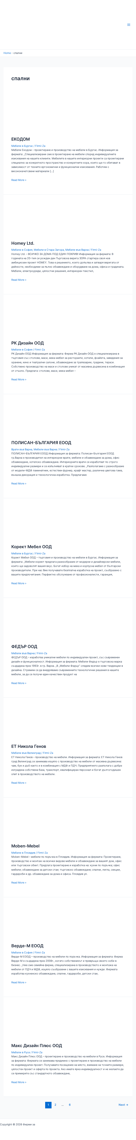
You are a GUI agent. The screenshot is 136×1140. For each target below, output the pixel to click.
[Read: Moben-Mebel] (28, 822)
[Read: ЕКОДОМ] (28, 115)
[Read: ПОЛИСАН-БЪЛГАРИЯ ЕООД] (28, 418)
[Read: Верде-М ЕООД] (28, 922)
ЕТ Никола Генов (28, 746)
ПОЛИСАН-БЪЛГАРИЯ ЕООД (41, 442)
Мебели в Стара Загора (49, 249)
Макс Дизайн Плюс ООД (36, 1045)
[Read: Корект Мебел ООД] (28, 523)
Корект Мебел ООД (31, 546)
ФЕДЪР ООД (24, 646)
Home (7, 53)
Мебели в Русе (20, 1052)
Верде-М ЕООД (27, 945)
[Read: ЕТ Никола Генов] (28, 722)
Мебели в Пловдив (23, 852)
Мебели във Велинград (26, 753)
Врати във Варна (21, 449)
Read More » (18, 180)
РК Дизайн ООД (27, 343)
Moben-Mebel (25, 846)
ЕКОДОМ (20, 139)
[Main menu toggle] (128, 24)
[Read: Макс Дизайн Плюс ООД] (28, 1021)
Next (123, 1104)
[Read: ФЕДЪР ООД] (28, 622)
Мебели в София (21, 249)
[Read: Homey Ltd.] (28, 219)
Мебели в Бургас (22, 146)
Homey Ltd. (22, 243)
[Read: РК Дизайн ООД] (28, 319)
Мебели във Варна (77, 249)
